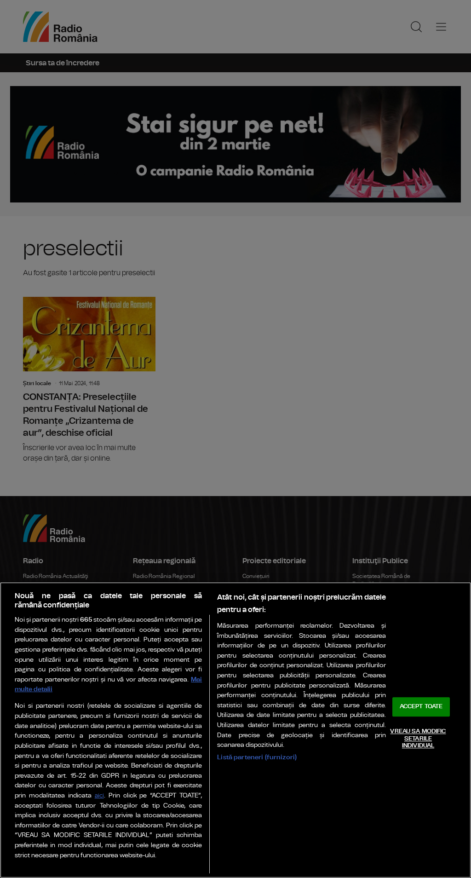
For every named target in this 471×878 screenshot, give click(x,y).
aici (99, 796)
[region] (235, 730)
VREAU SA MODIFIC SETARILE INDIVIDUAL (418, 738)
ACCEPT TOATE (421, 707)
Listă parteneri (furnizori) (257, 757)
